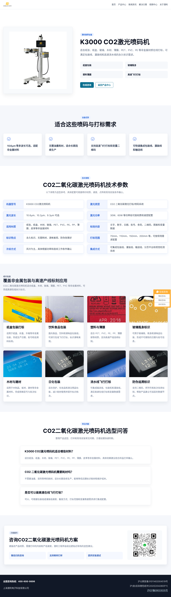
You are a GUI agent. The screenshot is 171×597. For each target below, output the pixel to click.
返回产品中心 (104, 85)
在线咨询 (87, 85)
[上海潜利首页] (7, 4)
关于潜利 (164, 4)
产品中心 (122, 4)
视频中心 (153, 4)
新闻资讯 (133, 4)
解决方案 (143, 4)
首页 (114, 4)
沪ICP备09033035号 (157, 590)
